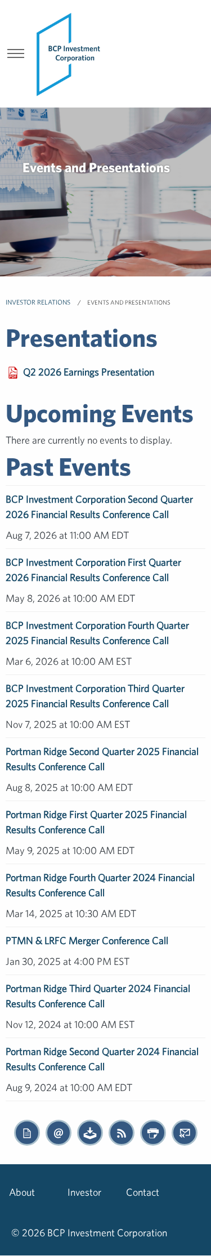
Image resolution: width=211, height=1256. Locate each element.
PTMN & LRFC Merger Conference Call (87, 940)
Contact (142, 1192)
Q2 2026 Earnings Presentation (88, 372)
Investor (84, 1192)
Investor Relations (39, 302)
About (22, 1192)
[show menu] (16, 54)
